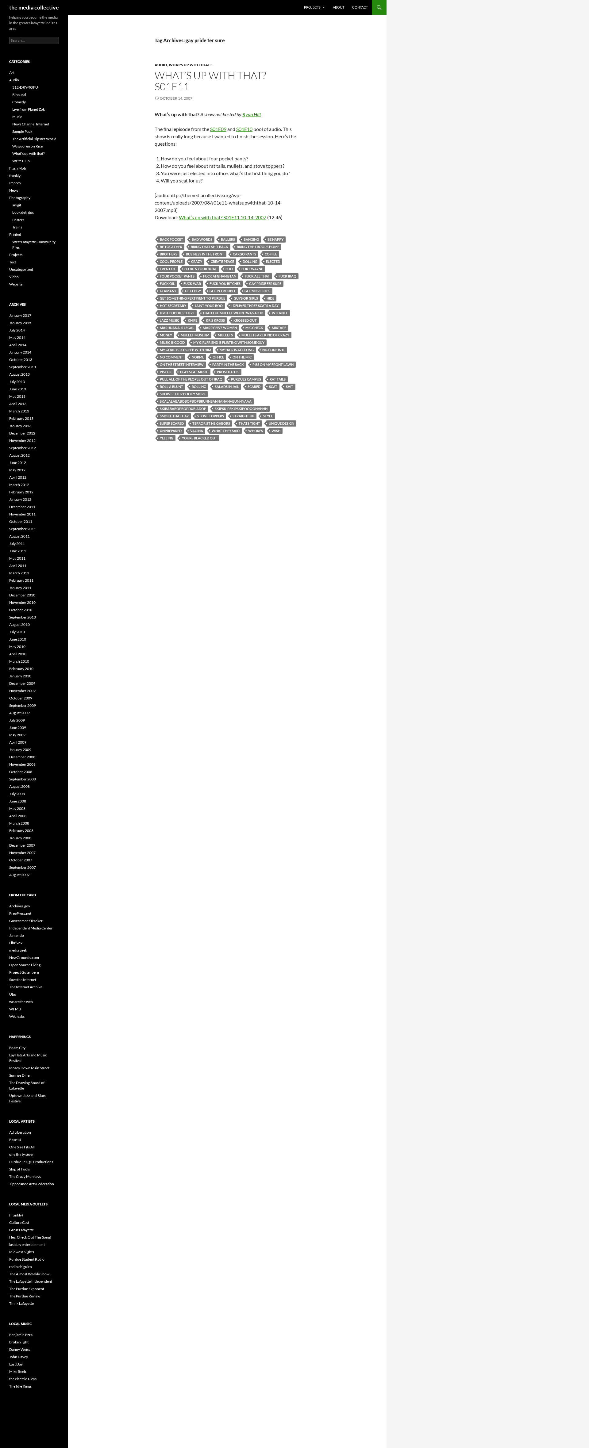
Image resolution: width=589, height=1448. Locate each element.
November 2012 (22, 440)
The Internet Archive (25, 987)
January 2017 (20, 315)
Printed (15, 234)
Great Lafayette (21, 1230)
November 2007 (22, 852)
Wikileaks (17, 1016)
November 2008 (22, 764)
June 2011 (17, 551)
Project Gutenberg (24, 972)
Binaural (19, 94)
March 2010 (19, 661)
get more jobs (257, 291)
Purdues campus (246, 379)
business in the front (205, 254)
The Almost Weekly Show (29, 1274)
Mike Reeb (17, 1371)
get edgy (193, 291)
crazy (196, 261)
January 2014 (20, 352)
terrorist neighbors (211, 423)
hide (270, 298)
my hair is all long (237, 350)
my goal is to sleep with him (185, 350)
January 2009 (20, 749)
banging (251, 239)
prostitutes (228, 372)
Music (17, 116)
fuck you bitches (225, 283)
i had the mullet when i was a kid (233, 313)
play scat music (194, 372)
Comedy (19, 102)
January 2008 (20, 838)
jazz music (169, 320)
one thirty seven (22, 1154)
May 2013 (17, 396)
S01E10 (244, 129)
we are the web (21, 1001)
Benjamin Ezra (21, 1334)
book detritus (23, 212)
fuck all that (257, 276)
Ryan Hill (251, 114)
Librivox (15, 942)
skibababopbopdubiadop (183, 409)
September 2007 (22, 867)
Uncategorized (21, 269)
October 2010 (20, 609)
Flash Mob (17, 168)
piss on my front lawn (273, 364)
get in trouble (223, 291)
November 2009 (22, 690)
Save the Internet (22, 979)
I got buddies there (177, 313)
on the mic (242, 357)
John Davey (18, 1356)
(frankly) (16, 1215)
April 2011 (17, 565)
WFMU (15, 1009)
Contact (360, 7)
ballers (228, 239)
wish (275, 431)
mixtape (279, 328)
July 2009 (17, 720)
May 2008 (17, 808)
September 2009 (22, 705)
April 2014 (17, 345)
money (166, 335)
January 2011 (20, 587)
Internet (280, 313)
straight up (243, 416)
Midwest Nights (21, 1252)
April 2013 (17, 403)
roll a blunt (171, 387)
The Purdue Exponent (26, 1288)
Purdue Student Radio (26, 1259)
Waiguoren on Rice (27, 146)
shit (289, 387)
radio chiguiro (20, 1266)
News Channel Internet (30, 124)
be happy (275, 239)
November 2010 (22, 602)
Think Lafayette (21, 1303)
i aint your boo (209, 306)
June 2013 (17, 389)
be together (171, 247)
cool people (171, 261)
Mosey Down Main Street (29, 1068)
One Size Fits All (22, 1147)
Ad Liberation (20, 1132)
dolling (250, 261)
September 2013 (22, 367)
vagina (196, 431)
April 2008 (17, 816)
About (338, 7)
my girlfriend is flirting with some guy (228, 342)
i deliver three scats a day (255, 306)
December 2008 (22, 757)
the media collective (34, 7)
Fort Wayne (252, 269)
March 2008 (19, 823)
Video (14, 276)
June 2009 (17, 727)
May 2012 (17, 470)
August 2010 (19, 624)
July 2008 (17, 793)
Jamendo (16, 935)
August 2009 (19, 713)
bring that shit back (209, 247)
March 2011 (19, 573)
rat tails (278, 379)
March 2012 (19, 484)
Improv (15, 183)
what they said (226, 431)
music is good (172, 342)
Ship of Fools (19, 1169)
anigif (16, 205)
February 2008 (21, 830)
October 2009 (20, 698)
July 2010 (17, 632)
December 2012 (22, 433)
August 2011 (19, 536)
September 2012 (22, 448)
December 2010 (22, 595)
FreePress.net (20, 913)
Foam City (17, 1047)
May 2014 (17, 337)
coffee (271, 254)
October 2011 (20, 521)
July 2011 (17, 543)
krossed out (245, 320)
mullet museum (195, 335)
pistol (165, 372)
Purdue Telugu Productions (31, 1161)
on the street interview (182, 364)
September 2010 (22, 617)
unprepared (171, 431)
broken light (19, 1342)
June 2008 (17, 801)
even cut (168, 269)
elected (273, 261)
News (13, 190)
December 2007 (22, 845)
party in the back (228, 364)
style (268, 416)
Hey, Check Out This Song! (30, 1237)
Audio (161, 65)
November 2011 (22, 514)
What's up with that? (190, 65)
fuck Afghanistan (219, 276)
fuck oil (167, 283)
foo (229, 269)
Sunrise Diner (20, 1075)
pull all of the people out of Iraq (191, 379)
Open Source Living (24, 965)
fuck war (192, 283)
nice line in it (273, 350)
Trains (17, 227)
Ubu (12, 994)
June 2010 (17, 639)
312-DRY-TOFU (25, 87)
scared (254, 387)
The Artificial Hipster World (34, 138)
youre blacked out (199, 438)
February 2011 (21, 580)
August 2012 (19, 455)
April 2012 (17, 477)
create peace (222, 261)
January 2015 (20, 322)
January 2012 (20, 499)
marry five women (220, 328)
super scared (172, 423)
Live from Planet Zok (28, 109)
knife (192, 320)
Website (15, 284)
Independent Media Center (30, 928)
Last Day (16, 1364)
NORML (198, 357)
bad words (202, 239)
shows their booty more (183, 394)
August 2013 (19, 374)
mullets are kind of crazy (265, 335)
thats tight (249, 423)
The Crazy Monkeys (25, 1176)
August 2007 (19, 874)
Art (11, 72)
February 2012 (21, 492)
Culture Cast (19, 1222)
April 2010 (17, 654)
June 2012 (17, 462)
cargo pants (244, 254)
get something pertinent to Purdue (192, 298)
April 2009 (17, 742)
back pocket (171, 239)
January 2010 (20, 676)
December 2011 (22, 506)
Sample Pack (22, 131)
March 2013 (19, 411)
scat (273, 387)
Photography (19, 197)
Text (12, 262)
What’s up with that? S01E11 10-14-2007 (222, 217)
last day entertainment (27, 1244)
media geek (18, 950)
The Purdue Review (24, 1296)
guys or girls (246, 298)
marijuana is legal (177, 328)
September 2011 (22, 529)
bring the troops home (258, 247)
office (218, 357)
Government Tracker (26, 920)
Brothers (168, 254)
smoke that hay (174, 416)
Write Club (21, 161)
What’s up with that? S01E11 (210, 81)
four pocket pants (177, 276)
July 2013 (17, 381)
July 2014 (17, 330)
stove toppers (210, 416)
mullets (225, 335)
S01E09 (218, 129)
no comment (171, 357)
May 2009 (17, 735)
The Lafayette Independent (30, 1281)
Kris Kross (215, 320)
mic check (254, 328)
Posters (18, 219)
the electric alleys (23, 1379)
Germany (168, 291)
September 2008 (22, 779)
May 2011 (17, 558)
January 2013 (20, 425)
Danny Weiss (19, 1349)
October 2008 (20, 771)
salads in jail (227, 387)
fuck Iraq (287, 276)
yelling (166, 438)
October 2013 (20, 359)
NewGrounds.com (24, 957)
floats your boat (200, 269)
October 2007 (20, 860)
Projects (312, 7)
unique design (281, 423)
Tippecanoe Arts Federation (31, 1184)
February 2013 (21, 418)
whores (255, 431)
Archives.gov (19, 906)
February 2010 (21, 668)
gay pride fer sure (265, 283)
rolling (199, 387)
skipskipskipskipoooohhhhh (241, 409)
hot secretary (173, 306)
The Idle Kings (20, 1386)
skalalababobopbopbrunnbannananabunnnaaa (206, 401)
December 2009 (22, 683)
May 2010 (17, 646)
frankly (15, 175)
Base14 (15, 1139)
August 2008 (19, 786)
